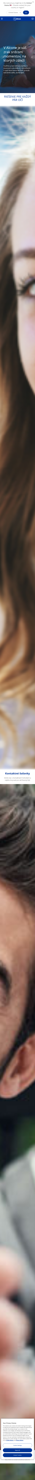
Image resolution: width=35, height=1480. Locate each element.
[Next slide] (33, 57)
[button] (15, 12)
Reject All (17, 1450)
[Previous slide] (2, 57)
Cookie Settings (17, 1445)
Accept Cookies (18, 1455)
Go (26, 12)
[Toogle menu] (32, 19)
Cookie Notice (9, 1440)
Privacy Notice (19, 1440)
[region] (17, 1438)
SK (2, 18)
